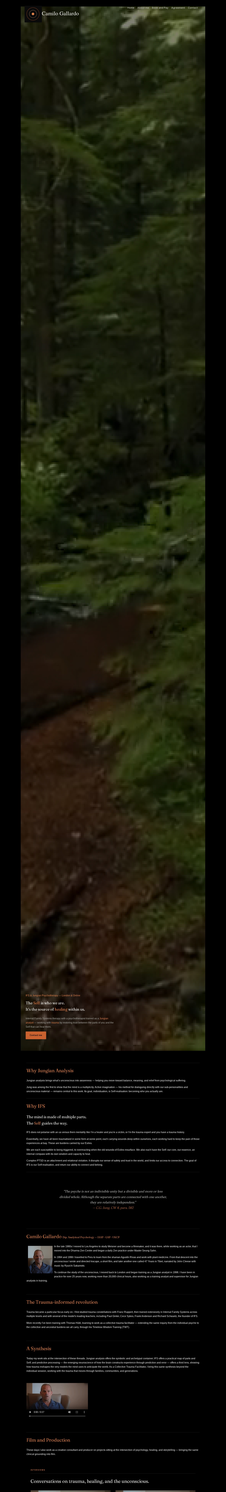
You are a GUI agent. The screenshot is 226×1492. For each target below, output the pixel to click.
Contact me (36, 1035)
